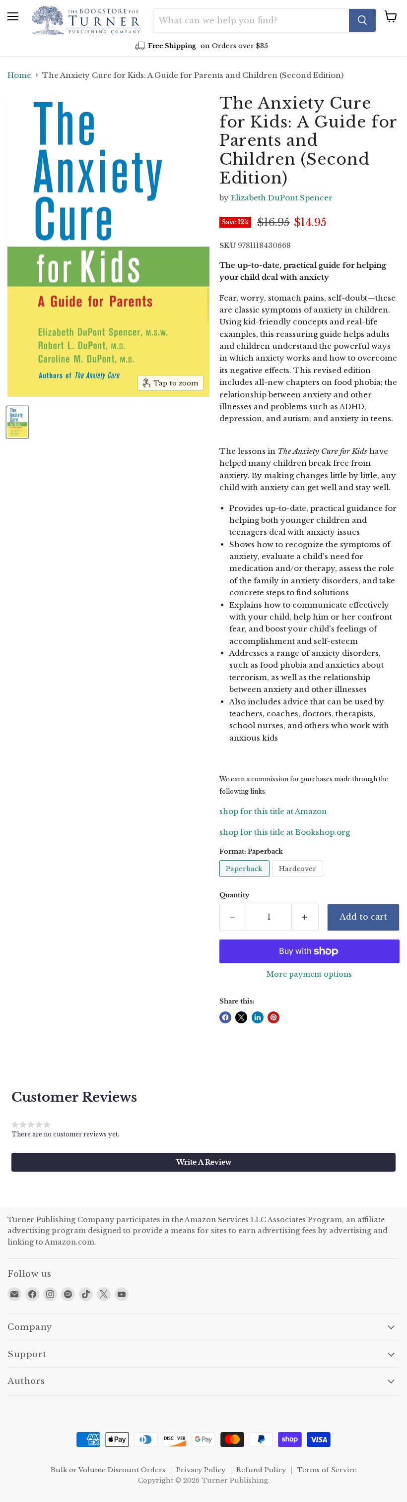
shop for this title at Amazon (273, 811)
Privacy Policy (200, 1470)
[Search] (362, 20)
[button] (203, 1162)
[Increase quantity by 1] (305, 917)
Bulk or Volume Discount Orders (108, 1470)
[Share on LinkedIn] (258, 1017)
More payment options (309, 974)
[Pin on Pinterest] (273, 1017)
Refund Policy (261, 1470)
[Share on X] (241, 1017)
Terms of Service (327, 1470)
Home (19, 75)
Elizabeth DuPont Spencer (282, 197)
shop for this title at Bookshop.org (284, 832)
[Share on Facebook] (225, 1017)
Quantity (234, 895)
